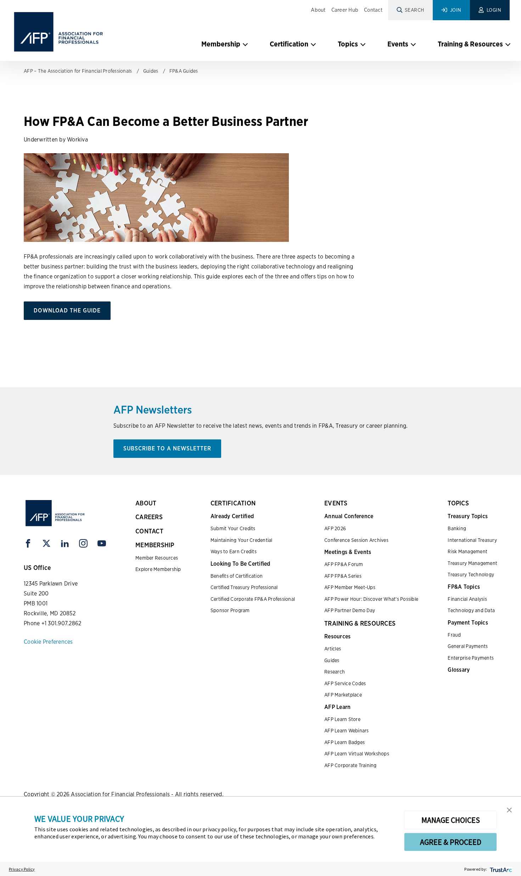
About (318, 10)
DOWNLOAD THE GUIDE (67, 310)
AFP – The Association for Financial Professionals (78, 71)
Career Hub (345, 10)
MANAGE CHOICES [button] (450, 820)
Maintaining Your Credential (242, 540)
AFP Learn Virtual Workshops (356, 753)
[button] (509, 809)
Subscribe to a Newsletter (167, 448)
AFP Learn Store (342, 719)
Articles (332, 649)
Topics (348, 44)
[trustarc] (500, 869)
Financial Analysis (467, 599)
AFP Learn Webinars (346, 730)
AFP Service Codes (345, 683)
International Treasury (472, 540)
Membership (220, 44)
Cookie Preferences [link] (48, 641)
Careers (149, 517)
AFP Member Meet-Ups (349, 587)
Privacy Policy (22, 869)
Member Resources (156, 558)
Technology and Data (471, 610)
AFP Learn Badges (344, 742)
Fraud (454, 635)
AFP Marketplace (343, 695)
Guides (150, 71)
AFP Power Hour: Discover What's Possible (371, 599)
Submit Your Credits (233, 528)
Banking (457, 528)
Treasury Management (472, 563)
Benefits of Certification (237, 576)
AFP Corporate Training (350, 765)
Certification (289, 44)
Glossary (459, 669)
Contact (373, 10)
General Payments (468, 646)
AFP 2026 (335, 528)
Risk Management (467, 551)
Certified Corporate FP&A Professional (253, 599)
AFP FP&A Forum (343, 564)
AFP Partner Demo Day (349, 610)
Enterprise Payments (471, 658)
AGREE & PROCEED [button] (450, 842)
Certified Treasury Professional (244, 587)
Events (397, 44)
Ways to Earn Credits (234, 551)
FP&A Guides (183, 71)
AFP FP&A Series (343, 576)
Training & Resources (470, 44)
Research (334, 672)
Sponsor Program (230, 610)
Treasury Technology (471, 574)
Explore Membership (158, 569)
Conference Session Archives (356, 540)
